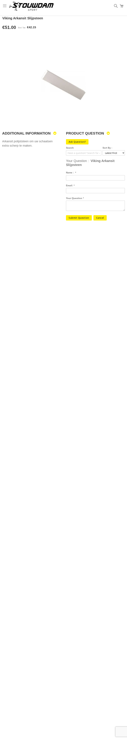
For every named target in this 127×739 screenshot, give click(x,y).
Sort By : (107, 147)
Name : (70, 172)
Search (70, 147)
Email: (69, 185)
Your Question (74, 198)
